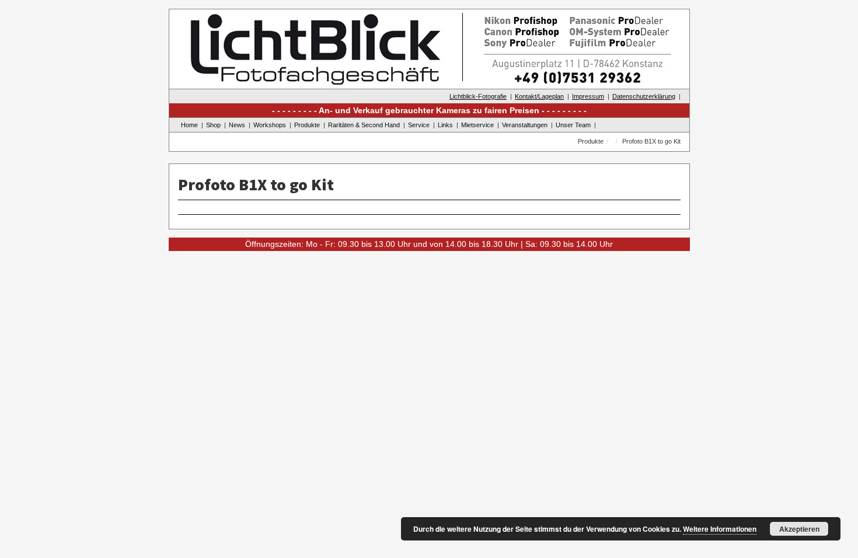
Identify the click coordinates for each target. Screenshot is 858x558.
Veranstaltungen (524, 124)
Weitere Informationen (719, 529)
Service (419, 124)
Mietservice (477, 124)
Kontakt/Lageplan (539, 96)
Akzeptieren (799, 529)
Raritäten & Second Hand (364, 124)
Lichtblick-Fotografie (478, 96)
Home (189, 124)
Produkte (307, 124)
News (237, 124)
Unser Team (573, 124)
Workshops (269, 124)
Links (445, 124)
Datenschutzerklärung (643, 96)
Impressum (588, 96)
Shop (213, 124)
